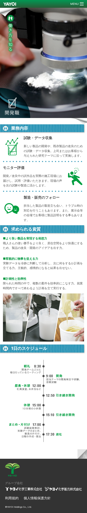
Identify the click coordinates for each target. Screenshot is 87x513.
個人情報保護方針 (37, 498)
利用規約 (12, 498)
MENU (74, 3)
